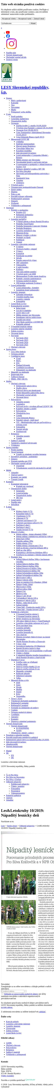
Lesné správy (16, 500)
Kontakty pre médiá (19, 477)
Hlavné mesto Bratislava (25, 146)
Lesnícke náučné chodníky (21, 329)
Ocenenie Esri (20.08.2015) (27, 130)
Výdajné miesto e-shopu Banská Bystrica (32, 221)
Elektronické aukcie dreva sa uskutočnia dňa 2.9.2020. (27, 740)
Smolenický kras (22, 178)
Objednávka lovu (23, 413)
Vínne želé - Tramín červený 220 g (30, 609)
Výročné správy (17, 185)
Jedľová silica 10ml (24, 589)
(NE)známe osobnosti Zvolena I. (29, 283)
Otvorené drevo (17, 333)
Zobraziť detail (39, 19)
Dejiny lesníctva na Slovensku (28, 619)
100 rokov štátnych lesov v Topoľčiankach (33, 621)
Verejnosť (10, 208)
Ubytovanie (10, 1028)
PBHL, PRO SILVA (19, 379)
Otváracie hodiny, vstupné (26, 249)
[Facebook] (8, 37)
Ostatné (19, 242)
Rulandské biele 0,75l (24, 514)
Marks (13, 110)
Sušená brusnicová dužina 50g (28, 571)
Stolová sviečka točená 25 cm (28, 669)
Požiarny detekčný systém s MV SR (30, 169)
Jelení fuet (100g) (23, 539)
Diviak (18, 687)
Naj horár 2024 (22, 342)
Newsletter (15, 107)
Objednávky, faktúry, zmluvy (22, 733)
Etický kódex (16, 189)
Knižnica (19, 269)
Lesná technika (22, 493)
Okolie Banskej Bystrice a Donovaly (30, 641)
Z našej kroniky (22, 267)
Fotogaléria (20, 301)
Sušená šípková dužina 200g (27, 566)
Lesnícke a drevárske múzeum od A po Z (32, 623)
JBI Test (19, 498)
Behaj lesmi (20, 308)
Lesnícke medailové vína (26, 231)
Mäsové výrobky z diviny (26, 235)
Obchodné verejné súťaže (16, 57)
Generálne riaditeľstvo (20, 119)
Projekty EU (21, 212)
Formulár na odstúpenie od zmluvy (25, 708)
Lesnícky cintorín (23, 299)
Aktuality (14, 473)
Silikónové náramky (24, 676)
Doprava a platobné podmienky (23, 721)
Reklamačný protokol (19, 705)
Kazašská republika (24, 151)
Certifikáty (15, 714)
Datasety (14, 201)
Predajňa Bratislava (23, 228)
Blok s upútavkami (18, 100)
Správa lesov (11, 349)
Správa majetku (12, 447)
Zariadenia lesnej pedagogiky (27, 290)
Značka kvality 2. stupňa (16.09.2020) (31, 126)
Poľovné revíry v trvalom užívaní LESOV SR (34, 406)
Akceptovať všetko (9, 19)
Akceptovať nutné (24, 19)
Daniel (18, 692)
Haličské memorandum (25, 144)
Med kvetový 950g (23, 587)
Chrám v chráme (22, 653)
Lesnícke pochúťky (18, 219)
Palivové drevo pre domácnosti (28, 390)
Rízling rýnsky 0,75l (24, 511)
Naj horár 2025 (22, 345)
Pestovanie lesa (17, 374)
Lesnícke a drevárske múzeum (23, 244)
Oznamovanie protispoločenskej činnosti (27, 187)
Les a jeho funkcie (18, 352)
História (14, 192)
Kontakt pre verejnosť (25, 486)
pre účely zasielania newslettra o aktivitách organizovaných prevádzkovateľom (23, 996)
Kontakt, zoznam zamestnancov (28, 278)
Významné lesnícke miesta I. (27, 614)
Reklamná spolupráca (24, 215)
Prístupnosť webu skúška (21, 112)
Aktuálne (9, 800)
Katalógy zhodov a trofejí (26, 409)
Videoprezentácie (18, 793)
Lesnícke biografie (23, 630)
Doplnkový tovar (18, 660)
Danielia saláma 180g (24, 541)
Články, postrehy (17, 786)
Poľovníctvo (16, 399)
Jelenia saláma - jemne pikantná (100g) (31, 534)
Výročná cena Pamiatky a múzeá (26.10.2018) (34, 128)
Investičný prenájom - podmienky (24, 457)
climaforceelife (12, 744)
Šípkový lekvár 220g (24, 580)
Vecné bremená (17, 452)
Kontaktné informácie (19, 484)
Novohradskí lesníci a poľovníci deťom (31, 162)
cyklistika (20, 142)
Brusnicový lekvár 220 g (26, 600)
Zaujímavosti (21, 431)
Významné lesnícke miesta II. (27, 616)
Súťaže (19, 258)
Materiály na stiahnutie (20, 372)
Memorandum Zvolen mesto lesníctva (31, 276)
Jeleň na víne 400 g (23, 550)
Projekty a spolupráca (19, 210)
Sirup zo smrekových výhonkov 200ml (31, 582)
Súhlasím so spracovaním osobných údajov (21, 994)
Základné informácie (24, 294)
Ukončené (20, 466)
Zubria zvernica (17, 331)
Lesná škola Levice (18, 304)
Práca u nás (15, 194)
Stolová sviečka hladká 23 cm (28, 667)
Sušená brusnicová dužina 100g (28, 568)
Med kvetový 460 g (24, 578)
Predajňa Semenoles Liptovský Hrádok (31, 226)
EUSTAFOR (21, 217)
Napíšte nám (11, 53)
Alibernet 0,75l (22, 518)
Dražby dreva (21, 388)
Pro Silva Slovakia (23, 171)
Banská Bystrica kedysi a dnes (28, 648)
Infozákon (15, 504)
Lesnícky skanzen (18, 292)
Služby (9, 381)
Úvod (18, 358)
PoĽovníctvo (11, 1048)
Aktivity (9, 798)
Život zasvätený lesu (24, 625)
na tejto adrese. (7, 1007)
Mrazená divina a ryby (20, 680)
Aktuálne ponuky (23, 402)
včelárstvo (20, 183)
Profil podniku (16, 116)
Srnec (18, 685)
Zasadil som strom (23, 320)
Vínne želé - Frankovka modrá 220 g (30, 607)
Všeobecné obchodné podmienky (24, 701)
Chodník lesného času (25, 297)
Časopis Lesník (17, 479)
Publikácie (20, 240)
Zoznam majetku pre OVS (21, 461)
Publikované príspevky (20, 784)
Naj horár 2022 (22, 338)
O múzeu (19, 247)
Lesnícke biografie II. (24, 632)
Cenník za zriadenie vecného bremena (31, 454)
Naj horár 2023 (22, 340)
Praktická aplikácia (13, 795)
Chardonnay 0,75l (23, 516)
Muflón (19, 689)
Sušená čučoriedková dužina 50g (29, 575)
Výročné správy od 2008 (26, 274)
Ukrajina (19, 180)
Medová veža (21, 593)
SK (7, 753)
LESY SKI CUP (22, 313)
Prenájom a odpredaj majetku (17, 735)
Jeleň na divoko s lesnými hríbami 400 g (32, 548)
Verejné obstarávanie (14, 55)
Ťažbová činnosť (17, 377)
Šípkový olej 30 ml (23, 596)
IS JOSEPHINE (22, 728)
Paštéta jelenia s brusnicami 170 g (29, 546)
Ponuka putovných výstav (26, 260)
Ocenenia (15, 123)
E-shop (9, 507)
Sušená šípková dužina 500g (27, 564)
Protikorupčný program (20, 199)
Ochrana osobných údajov (26, 281)
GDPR (9, 1043)
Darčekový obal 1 (23, 525)
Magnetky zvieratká (24, 671)
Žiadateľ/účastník (23, 365)
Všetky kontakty (7, 1076)
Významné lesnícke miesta (21, 326)
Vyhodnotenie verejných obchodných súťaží (33, 468)
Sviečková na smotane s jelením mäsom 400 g (34, 555)
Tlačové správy (17, 475)
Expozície (20, 253)
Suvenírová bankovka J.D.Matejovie (30, 646)
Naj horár (15, 336)
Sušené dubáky (22, 605)
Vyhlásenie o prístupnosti (21, 205)
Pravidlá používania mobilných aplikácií (22, 737)
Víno (13, 509)
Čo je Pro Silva (12, 775)
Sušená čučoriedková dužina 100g (29, 573)
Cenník (19, 415)
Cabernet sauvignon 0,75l (26, 520)
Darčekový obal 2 (23, 527)
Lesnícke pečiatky (23, 628)
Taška (18, 678)
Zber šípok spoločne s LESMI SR (29, 322)
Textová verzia (12, 59)
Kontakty (9, 482)
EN (12, 755)
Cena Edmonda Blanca (25, 418)
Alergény (14, 717)
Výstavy (19, 251)
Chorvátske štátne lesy (25, 148)
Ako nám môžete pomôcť (26, 272)
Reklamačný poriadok (20, 703)
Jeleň (18, 683)
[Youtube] (8, 33)
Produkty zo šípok (23, 237)
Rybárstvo (15, 434)
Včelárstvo (15, 445)
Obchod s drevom (18, 347)
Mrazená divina (22, 233)
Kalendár (14, 103)
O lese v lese (21, 644)
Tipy (13, 105)
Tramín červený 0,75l (24, 530)
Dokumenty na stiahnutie (26, 370)
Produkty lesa (16, 557)
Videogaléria (21, 265)
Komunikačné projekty (20, 306)
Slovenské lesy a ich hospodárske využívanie (34, 651)
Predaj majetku (17, 450)
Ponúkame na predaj (24, 256)
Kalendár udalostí (23, 324)
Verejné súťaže (22, 429)
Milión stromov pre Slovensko (28, 160)
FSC (18, 363)
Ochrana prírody (17, 354)
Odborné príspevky (13, 782)
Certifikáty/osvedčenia (25, 368)
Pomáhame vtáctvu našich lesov (28, 317)
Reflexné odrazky (23, 673)
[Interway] (30, 1080)
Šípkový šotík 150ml (24, 584)
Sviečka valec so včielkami (26, 662)
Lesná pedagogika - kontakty (27, 288)
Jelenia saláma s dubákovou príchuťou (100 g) (34, 536)
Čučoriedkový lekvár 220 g (27, 598)
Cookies (14, 710)
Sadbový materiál (18, 441)
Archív (19, 730)
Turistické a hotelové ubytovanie (24, 443)
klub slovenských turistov (26, 153)
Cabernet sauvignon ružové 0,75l (29, 523)
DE (12, 758)
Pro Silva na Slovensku (15, 777)
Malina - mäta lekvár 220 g (26, 603)
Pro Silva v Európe (13, 779)
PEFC (18, 361)
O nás (8, 114)
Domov (9, 98)
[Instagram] (11, 48)
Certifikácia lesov (18, 356)
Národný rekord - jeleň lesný (27, 420)
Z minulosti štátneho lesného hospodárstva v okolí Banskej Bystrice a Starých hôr (33, 656)
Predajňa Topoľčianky (25, 224)
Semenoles (20, 491)
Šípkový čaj (20, 591)
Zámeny (14, 459)
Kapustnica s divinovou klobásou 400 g (31, 552)
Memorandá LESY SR (20, 139)
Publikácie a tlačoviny (20, 612)
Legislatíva (20, 404)
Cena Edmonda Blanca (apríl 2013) (30, 137)
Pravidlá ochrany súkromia (21, 196)
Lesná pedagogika (18, 285)
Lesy (3, 826)
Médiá (8, 470)
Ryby (18, 694)
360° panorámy (22, 262)
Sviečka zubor (21, 664)
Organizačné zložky (19, 121)
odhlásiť (42, 1012)
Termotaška (20, 696)
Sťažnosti (15, 203)
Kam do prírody (12, 1022)
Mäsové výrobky (17, 532)
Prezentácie (15, 791)
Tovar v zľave (16, 698)
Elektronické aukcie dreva (26, 386)
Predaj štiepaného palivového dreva (30, 393)
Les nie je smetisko (23, 310)
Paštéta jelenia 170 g (24, 543)
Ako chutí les (21, 635)
